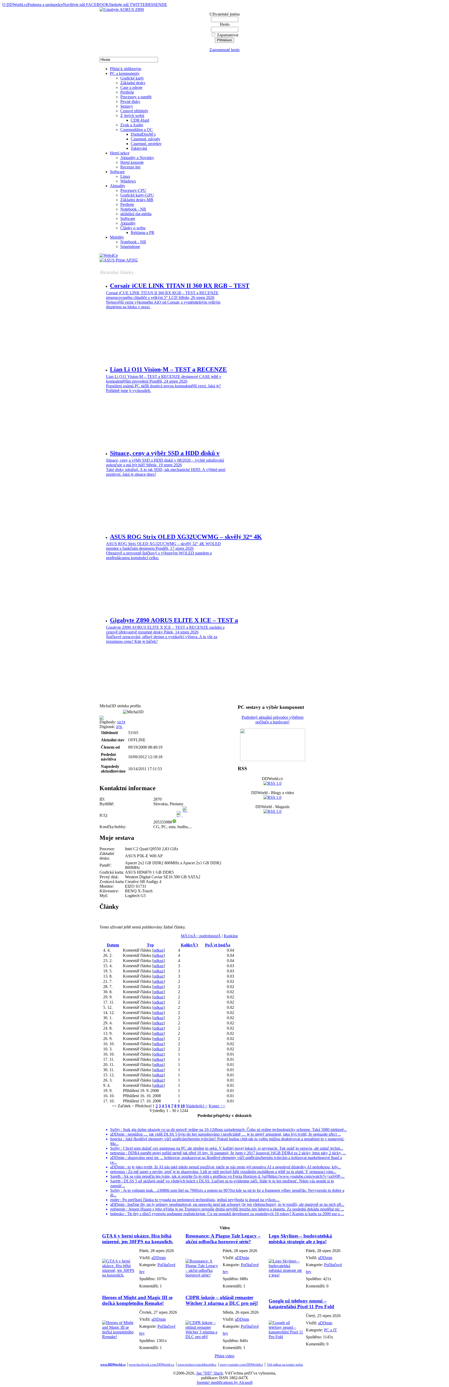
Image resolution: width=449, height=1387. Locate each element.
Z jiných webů (132, 115)
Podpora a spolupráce (45, 4)
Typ (150, 945)
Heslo (224, 24)
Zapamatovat (227, 35)
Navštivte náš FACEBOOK (86, 4)
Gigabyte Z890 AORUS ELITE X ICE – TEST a (174, 620)
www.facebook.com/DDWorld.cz (151, 1364)
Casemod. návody (145, 139)
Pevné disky (130, 101)
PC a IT (330, 1330)
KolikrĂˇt (189, 945)
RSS (152, 4)
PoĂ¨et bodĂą (217, 945)
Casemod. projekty (146, 143)
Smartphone (130, 246)
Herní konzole (132, 162)
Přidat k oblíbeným (125, 69)
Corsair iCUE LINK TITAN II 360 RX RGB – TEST (179, 285)
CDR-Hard (140, 120)
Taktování (139, 148)
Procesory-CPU (133, 190)
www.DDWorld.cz (113, 1364)
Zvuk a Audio (131, 125)
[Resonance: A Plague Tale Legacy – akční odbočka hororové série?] (203, 1275)
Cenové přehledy (134, 111)
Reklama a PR (142, 232)
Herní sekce (119, 153)
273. (119, 727)
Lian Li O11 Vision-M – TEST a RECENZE (168, 369)
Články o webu (133, 228)
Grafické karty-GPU (137, 195)
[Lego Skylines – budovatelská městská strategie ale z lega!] (286, 1275)
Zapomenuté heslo (224, 50)
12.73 (121, 722)
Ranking (231, 936)
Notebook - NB (133, 209)
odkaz (158, 950)
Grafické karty (132, 78)
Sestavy (126, 106)
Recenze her (130, 167)
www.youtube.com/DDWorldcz (241, 1364)
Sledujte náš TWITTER (128, 4)
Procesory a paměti (135, 97)
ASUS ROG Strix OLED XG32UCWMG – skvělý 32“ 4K (186, 536)
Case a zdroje (131, 87)
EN (158, 4)
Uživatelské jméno (224, 14)
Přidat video (224, 1356)
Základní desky (133, 83)
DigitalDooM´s (143, 134)
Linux (125, 176)
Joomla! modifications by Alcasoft (225, 1382)
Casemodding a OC (136, 129)
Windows (128, 181)
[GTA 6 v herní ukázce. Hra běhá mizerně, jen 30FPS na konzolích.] (119, 1275)
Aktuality (117, 186)
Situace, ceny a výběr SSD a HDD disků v (165, 453)
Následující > (197, 1106)
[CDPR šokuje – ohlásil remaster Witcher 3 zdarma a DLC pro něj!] (203, 1336)
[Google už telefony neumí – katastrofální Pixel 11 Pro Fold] (286, 1336)
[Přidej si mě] (186, 822)
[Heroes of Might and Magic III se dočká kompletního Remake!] (119, 1336)
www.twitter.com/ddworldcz (196, 1364)
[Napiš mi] (180, 822)
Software (117, 171)
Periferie (127, 92)
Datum (113, 945)
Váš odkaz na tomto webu (285, 1364)
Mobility (117, 237)
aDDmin (158, 1257)
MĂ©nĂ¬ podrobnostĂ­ (201, 936)
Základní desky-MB (136, 200)
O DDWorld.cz (15, 4)
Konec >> (217, 1106)
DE (164, 4)
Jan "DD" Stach (209, 1373)
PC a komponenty (125, 73)
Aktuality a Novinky (137, 157)
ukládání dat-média (135, 214)
